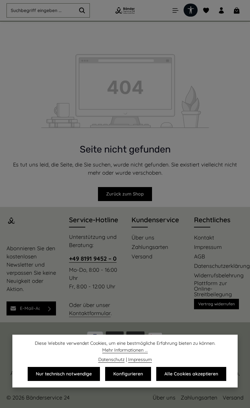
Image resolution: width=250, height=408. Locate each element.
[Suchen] (82, 10)
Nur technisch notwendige (64, 374)
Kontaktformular (90, 313)
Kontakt (204, 237)
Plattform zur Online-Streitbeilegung (213, 289)
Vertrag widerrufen (216, 303)
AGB (199, 256)
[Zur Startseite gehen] (124, 10)
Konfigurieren (128, 374)
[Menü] (175, 11)
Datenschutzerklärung (222, 266)
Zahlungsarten (150, 247)
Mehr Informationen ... (125, 350)
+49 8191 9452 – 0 (93, 258)
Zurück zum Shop (125, 194)
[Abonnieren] (49, 308)
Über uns (143, 237)
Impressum (208, 247)
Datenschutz (111, 359)
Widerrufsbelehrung (218, 275)
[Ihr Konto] (221, 11)
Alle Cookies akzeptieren (191, 374)
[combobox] (41, 10)
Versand (142, 256)
